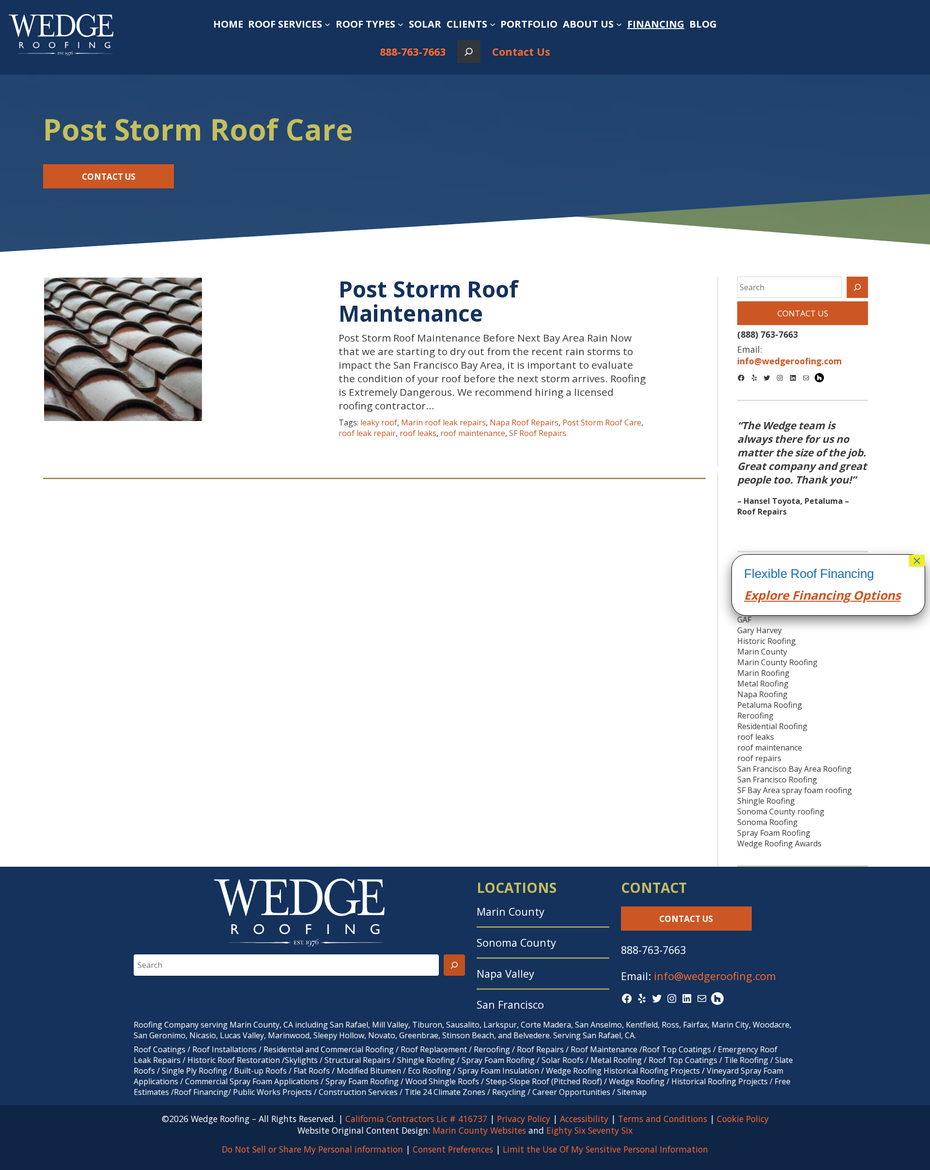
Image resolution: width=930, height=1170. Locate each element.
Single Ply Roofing (194, 1070)
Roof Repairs (540, 1049)
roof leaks (418, 433)
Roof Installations (224, 1049)
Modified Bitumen (369, 1070)
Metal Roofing (763, 683)
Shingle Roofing (766, 801)
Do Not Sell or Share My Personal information (312, 1149)
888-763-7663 (413, 52)
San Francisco (510, 1005)
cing (837, 595)
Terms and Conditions (662, 1118)
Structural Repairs (357, 1060)
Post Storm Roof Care (601, 422)
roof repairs (759, 758)
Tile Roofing (746, 1060)
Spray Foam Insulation (498, 1070)
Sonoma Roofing (767, 822)
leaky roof (378, 422)
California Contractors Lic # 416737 (416, 1118)
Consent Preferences (453, 1149)
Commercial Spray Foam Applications (252, 1081)
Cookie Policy (743, 1118)
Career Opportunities (571, 1092)
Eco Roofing (429, 1070)
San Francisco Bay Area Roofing (794, 769)
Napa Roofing (762, 694)
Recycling (509, 1092)
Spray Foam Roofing (773, 832)
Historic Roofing (766, 641)
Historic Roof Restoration (233, 1060)
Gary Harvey (759, 630)
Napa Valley (505, 974)
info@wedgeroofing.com (715, 976)
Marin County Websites (479, 1130)
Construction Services (358, 1092)
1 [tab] (788, 528)
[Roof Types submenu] (400, 24)
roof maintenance (472, 433)
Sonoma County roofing (780, 811)
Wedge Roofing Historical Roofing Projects (623, 1070)
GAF (744, 619)
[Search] (857, 287)
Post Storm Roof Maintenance (428, 301)
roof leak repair (367, 433)
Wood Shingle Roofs (442, 1081)
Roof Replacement (434, 1049)
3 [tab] (817, 528)
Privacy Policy (523, 1118)
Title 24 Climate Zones (444, 1092)
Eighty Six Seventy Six (589, 1130)
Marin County (762, 651)
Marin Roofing (763, 673)
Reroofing (755, 715)
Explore (766, 595)
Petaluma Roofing (769, 705)
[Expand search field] (468, 51)
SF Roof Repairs (537, 433)
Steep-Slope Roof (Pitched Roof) (544, 1081)
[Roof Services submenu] (327, 24)
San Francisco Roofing (777, 779)
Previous (723, 470)
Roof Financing (201, 1092)
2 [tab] (802, 528)
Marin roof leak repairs (443, 422)
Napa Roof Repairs (524, 422)
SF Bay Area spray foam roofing (794, 790)
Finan (807, 595)
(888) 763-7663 (767, 334)
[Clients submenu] (493, 24)
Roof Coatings (160, 1049)
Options (875, 595)
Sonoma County (516, 943)
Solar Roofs (564, 1060)
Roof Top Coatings (676, 1049)
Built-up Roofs (260, 1070)
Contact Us (521, 52)
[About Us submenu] (619, 24)
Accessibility (584, 1118)
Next (881, 470)
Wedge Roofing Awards (779, 843)
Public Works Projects (272, 1092)
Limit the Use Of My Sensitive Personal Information (605, 1149)
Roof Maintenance (604, 1049)
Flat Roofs (312, 1070)
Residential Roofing (772, 726)
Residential (283, 1049)
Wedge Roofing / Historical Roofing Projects (688, 1081)
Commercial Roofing (357, 1049)
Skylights (301, 1060)
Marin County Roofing (777, 662)
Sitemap (632, 1092)
